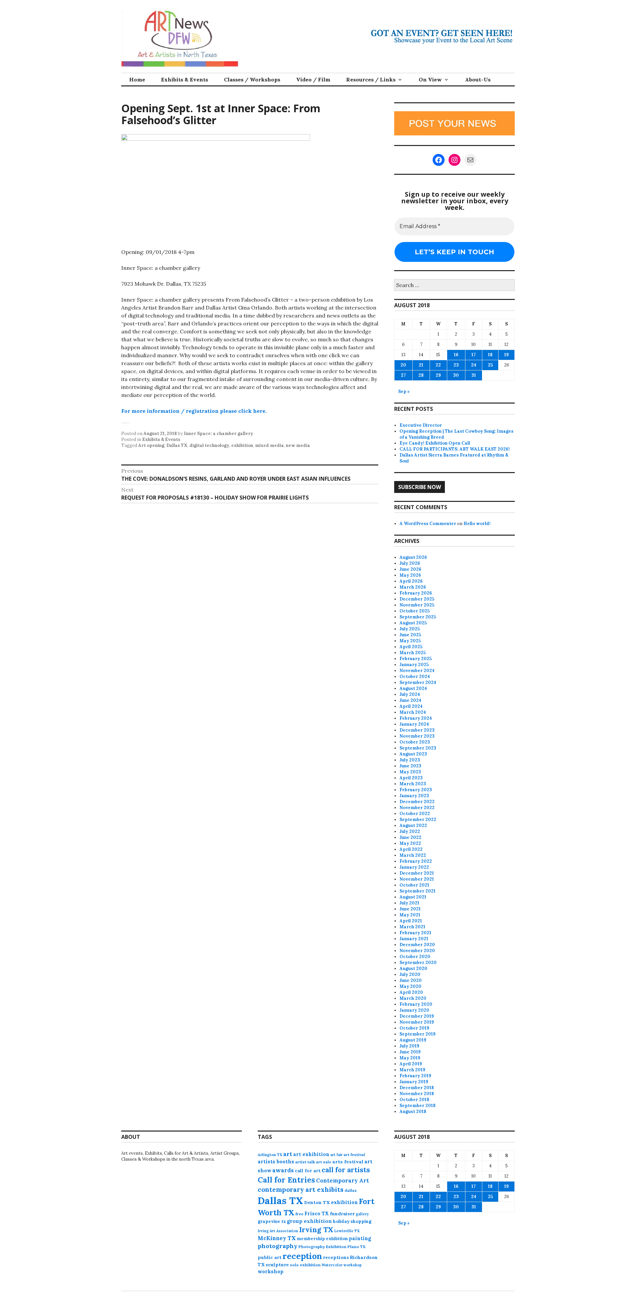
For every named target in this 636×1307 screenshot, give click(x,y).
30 (456, 375)
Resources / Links (371, 79)
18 (490, 355)
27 (403, 375)
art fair (336, 1154)
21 (421, 365)
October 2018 (414, 1099)
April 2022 (411, 849)
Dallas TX (176, 445)
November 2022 (417, 807)
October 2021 (414, 885)
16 (456, 355)
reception (302, 1256)
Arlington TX (270, 1154)
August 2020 (413, 968)
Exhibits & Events (184, 79)
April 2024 (411, 706)
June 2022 (410, 837)
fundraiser (342, 1214)
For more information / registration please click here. (194, 411)
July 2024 (409, 694)
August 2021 (412, 897)
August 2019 (412, 1040)
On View (430, 79)
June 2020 (410, 980)
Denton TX (317, 1202)
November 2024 (417, 670)
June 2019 (410, 1052)
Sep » (404, 391)
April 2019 (410, 1064)
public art (270, 1257)
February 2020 (415, 1004)
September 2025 (417, 617)
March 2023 (412, 784)
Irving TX (316, 1229)
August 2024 (413, 688)
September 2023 (417, 748)
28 (421, 375)
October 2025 (414, 611)
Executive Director (420, 425)
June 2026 (410, 569)
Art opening (151, 445)
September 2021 (417, 891)
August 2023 (413, 754)
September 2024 (417, 682)
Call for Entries (286, 1180)
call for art (308, 1171)
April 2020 (411, 992)
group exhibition (309, 1221)
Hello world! (477, 523)
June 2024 (410, 700)
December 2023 (417, 730)
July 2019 (409, 1046)
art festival (354, 1154)
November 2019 (416, 1022)
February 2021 (415, 933)
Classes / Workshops (252, 79)
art (287, 1154)
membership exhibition (322, 1238)
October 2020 (414, 956)
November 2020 (417, 950)
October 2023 (414, 742)
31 (473, 375)
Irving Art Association (278, 1231)
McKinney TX (277, 1238)
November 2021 (416, 879)
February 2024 (415, 718)
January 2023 (414, 796)
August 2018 (412, 1111)
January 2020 (414, 1010)
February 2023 (415, 790)
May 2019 (409, 1058)
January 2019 (413, 1082)
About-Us (478, 79)
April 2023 (411, 778)
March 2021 (412, 927)
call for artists (346, 1169)
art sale (323, 1161)
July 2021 (409, 903)
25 (490, 365)
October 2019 (414, 1028)
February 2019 (415, 1076)
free (299, 1213)
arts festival (347, 1162)
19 (506, 355)
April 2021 (410, 921)
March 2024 (412, 712)
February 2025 (415, 658)
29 (438, 375)
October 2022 (414, 813)
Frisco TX (316, 1213)
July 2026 (409, 563)
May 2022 (410, 843)
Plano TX (356, 1246)
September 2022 (417, 819)
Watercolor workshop (342, 1265)
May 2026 (410, 575)
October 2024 (414, 676)
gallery (362, 1214)
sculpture (277, 1265)
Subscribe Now (419, 487)
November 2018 (416, 1093)
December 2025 (416, 599)
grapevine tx (272, 1221)
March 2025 (412, 652)
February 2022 (415, 861)
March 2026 (412, 587)
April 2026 (411, 581)
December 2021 (416, 873)
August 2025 (413, 623)
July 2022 (409, 831)
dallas (350, 1190)
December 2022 (417, 801)
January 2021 (413, 939)
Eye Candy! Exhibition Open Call (434, 443)
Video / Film (313, 79)
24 (473, 365)
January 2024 (414, 724)
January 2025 (414, 664)
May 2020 (410, 986)
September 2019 (417, 1034)
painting (360, 1238)
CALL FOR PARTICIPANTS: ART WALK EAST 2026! (454, 449)
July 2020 (409, 974)
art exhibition (311, 1154)
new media (298, 445)
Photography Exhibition (322, 1246)
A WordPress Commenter (427, 523)
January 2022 (414, 867)
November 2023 (417, 736)
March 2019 (412, 1070)
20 (403, 365)
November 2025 (416, 605)
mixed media (269, 445)
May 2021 (409, 915)
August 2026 (413, 557)
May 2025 (410, 641)
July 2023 (409, 760)
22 (438, 365)
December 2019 (416, 1016)
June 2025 (410, 635)
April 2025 (410, 647)
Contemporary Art (342, 1180)
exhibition (242, 445)
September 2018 (417, 1105)
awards (283, 1170)
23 (456, 365)
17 (473, 355)
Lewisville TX (347, 1231)
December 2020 (417, 944)
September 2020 (418, 962)
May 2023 (410, 772)
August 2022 (413, 825)
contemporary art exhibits (301, 1189)
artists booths (276, 1161)
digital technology (209, 445)
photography (277, 1246)
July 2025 (409, 629)
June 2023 (410, 766)
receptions (336, 1257)
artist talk (305, 1161)
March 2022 (412, 855)
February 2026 (415, 593)
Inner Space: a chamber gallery (218, 433)
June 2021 (410, 909)
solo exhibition (305, 1264)
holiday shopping (352, 1221)
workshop (271, 1271)
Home (137, 79)
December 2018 (416, 1087)
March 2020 (412, 998)
